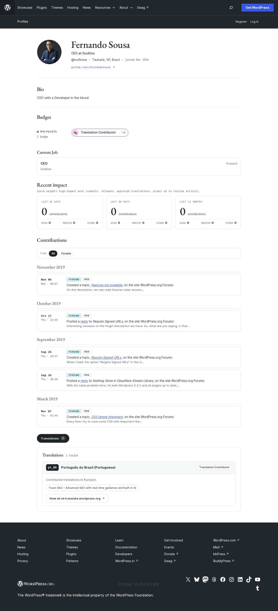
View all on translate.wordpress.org (75, 498)
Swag (170, 561)
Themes (72, 547)
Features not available (106, 285)
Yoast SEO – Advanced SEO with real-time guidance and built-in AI (92, 487)
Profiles (22, 21)
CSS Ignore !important (107, 417)
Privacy (22, 561)
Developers (123, 554)
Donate (171, 554)
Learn (119, 540)
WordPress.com (226, 540)
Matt (218, 547)
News (21, 547)
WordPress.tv (126, 561)
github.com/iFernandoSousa (91, 67)
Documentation (126, 547)
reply (84, 321)
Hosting (22, 554)
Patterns (72, 561)
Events (169, 547)
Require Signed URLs (106, 357)
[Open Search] (231, 7)
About (21, 540)
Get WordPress (258, 7)
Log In (254, 21)
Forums (66, 253)
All (53, 253)
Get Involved (173, 540)
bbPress (221, 554)
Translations (52, 438)
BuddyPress (223, 561)
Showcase (73, 540)
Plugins (71, 554)
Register (241, 21)
